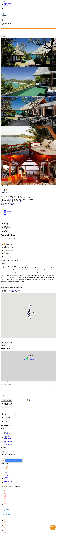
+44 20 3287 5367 (8, 444)
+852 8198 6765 (7, 436)
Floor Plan (6, 230)
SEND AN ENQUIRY (7, 400)
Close (2, 453)
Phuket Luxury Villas (15, 290)
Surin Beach (20, 201)
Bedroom (6, 223)
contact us (8, 199)
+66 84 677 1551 (8, 433)
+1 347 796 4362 (8, 441)
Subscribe (17, 486)
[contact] (5, 20)
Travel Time (6, 224)
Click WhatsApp (28, 359)
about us (5, 479)
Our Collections (7, 3)
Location (6, 226)
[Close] (1, 450)
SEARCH (3, 36)
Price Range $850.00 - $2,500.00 (10, 260)
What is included (7, 227)
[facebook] (5, 499)
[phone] (5, 491)
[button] (34, 313)
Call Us (3, 345)
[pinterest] (5, 504)
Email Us (3, 343)
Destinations (7, 1)
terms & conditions (8, 481)
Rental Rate (6, 228)
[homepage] (6, 473)
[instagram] (5, 501)
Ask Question (4, 454)
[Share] (4, 420)
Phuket (12, 203)
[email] (5, 496)
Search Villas (7, 5)
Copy (2, 426)
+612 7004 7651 (7, 439)
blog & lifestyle (7, 477)
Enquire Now (11, 454)
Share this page (5, 407)
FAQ (5, 4)
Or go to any (9, 291)
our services (6, 475)
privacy (5, 482)
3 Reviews (3, 263)
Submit (6, 463)
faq (4, 478)
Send (6, 453)
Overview (6, 222)
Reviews (6, 231)
